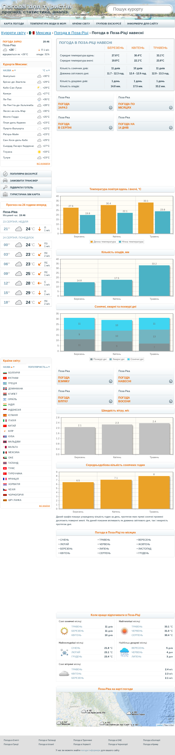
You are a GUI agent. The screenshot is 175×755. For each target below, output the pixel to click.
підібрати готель (21, 187)
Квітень (138, 47)
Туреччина (15, 473)
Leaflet (160, 725)
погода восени (124, 399)
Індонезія (14, 410)
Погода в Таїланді (47, 740)
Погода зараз (12, 41)
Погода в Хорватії (82, 744)
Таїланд (13, 463)
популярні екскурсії (23, 173)
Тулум (6, 157)
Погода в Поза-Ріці (71, 33)
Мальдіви (14, 441)
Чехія (11, 489)
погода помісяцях (126, 106)
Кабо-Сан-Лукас (12, 87)
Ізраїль (12, 399)
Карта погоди (14, 23)
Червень (104, 544)
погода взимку (64, 379)
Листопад (144, 548)
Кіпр (11, 431)
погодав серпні (64, 126)
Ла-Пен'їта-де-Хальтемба (18, 105)
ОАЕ (10, 457)
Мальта (13, 447)
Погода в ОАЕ (115, 740)
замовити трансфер (24, 180)
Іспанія (13, 415)
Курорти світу (13, 33)
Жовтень (144, 544)
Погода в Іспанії (46, 744)
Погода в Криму (150, 744)
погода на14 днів (126, 126)
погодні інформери (90, 750)
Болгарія (14, 372)
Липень (104, 548)
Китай (12, 426)
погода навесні (124, 379)
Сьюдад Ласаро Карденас (18, 146)
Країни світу (81, 23)
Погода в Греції (11, 744)
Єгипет (12, 394)
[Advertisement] (26, 332)
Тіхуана (7, 151)
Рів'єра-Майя (11, 134)
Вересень (144, 539)
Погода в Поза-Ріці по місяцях (115, 532)
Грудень (143, 553)
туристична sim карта (25, 194)
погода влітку (64, 399)
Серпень (105, 553)
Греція (12, 383)
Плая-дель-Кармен (14, 122)
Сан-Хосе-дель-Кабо (15, 140)
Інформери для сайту (142, 23)
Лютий (64, 544)
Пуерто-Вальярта (13, 128)
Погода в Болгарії (151, 740)
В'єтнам (13, 378)
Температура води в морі (48, 23)
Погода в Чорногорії (118, 744)
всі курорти (43, 163)
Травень (160, 47)
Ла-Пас (7, 99)
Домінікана (15, 388)
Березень (115, 47)
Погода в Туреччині (82, 740)
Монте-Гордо (11, 116)
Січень (64, 539)
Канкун (7, 93)
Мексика (43, 33)
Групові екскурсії (108, 23)
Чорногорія (15, 495)
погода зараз (64, 106)
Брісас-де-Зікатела (14, 81)
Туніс (11, 468)
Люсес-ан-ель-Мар (14, 111)
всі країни (44, 505)
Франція (13, 479)
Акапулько (9, 76)
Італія (12, 420)
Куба (11, 436)
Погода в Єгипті (11, 740)
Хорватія (14, 484)
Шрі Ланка (14, 500)
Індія (11, 404)
